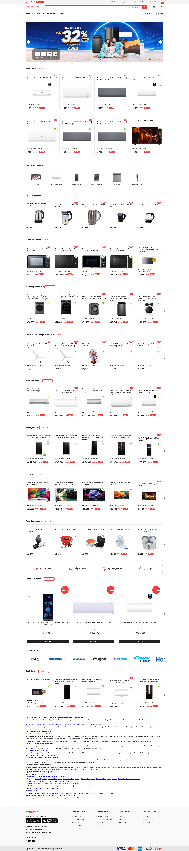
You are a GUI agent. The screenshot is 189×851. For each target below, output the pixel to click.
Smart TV (39, 776)
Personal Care (77, 724)
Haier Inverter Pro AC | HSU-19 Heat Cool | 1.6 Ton (148, 391)
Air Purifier (50, 781)
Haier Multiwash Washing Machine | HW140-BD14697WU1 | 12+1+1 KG (149, 298)
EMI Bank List (76, 816)
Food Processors (91, 786)
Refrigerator (57, 724)
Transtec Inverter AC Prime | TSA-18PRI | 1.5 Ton (94, 622)
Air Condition (65, 724)
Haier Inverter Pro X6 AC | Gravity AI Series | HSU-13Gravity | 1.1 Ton (112, 123)
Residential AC (41, 781)
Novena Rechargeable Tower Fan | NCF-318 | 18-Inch (149, 345)
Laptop (29, 791)
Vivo (107, 793)
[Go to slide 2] (90, 59)
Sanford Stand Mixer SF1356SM (120, 529)
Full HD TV (62, 776)
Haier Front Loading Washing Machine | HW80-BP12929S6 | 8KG (94, 297)
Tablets (35, 791)
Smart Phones (40, 774)
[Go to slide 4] (95, 59)
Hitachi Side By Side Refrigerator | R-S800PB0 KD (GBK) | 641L (66, 436)
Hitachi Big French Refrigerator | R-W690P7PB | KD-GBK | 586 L (121, 436)
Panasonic (54, 793)
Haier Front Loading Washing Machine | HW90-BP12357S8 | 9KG (66, 296)
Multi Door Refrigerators (88, 779)
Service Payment (147, 822)
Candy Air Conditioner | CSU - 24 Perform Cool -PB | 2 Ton (66, 391)
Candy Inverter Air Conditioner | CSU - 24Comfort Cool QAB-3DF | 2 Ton (121, 392)
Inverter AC (58, 781)
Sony (111, 793)
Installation (99, 822)
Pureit (86, 793)
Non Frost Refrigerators (55, 779)
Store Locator (76, 825)
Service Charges (147, 816)
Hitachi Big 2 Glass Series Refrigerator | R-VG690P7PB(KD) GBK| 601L (93, 437)
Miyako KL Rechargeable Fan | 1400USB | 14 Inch (92, 345)
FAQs (120, 816)
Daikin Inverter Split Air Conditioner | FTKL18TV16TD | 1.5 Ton (93, 391)
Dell (98, 793)
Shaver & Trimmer (55, 788)
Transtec (73, 793)
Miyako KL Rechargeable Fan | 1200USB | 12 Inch (120, 345)
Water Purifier (75, 783)
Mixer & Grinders (68, 786)
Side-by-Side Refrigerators (71, 779)
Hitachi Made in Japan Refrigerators (129, 779)
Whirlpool (62, 793)
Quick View (42, 113)
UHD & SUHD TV (48, 776)
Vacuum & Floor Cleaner (62, 783)
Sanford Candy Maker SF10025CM (66, 529)
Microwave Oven (44, 786)
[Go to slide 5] (97, 59)
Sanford (80, 793)
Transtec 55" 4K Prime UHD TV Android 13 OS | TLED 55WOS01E (38, 483)
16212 (44, 829)
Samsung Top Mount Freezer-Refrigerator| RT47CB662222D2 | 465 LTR (149, 439)
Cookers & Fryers (79, 786)
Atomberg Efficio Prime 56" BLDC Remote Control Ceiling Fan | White (38, 346)
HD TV (56, 776)
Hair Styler (38, 788)
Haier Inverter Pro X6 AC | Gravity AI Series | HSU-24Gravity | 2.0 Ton (77, 123)
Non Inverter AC (67, 781)
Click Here (39, 2)
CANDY (68, 793)
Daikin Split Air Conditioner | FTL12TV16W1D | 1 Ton (37, 390)
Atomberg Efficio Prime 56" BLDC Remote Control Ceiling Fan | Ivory (66, 346)
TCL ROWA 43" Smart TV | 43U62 (143, 120)
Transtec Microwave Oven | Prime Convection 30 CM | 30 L (94, 250)
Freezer (114, 779)
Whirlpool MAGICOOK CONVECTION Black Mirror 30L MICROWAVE (148, 249)
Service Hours (100, 825)
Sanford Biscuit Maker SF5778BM (93, 529)
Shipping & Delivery (102, 816)
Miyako (102, 793)
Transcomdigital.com (32, 720)
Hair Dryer (46, 788)
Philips (43, 793)
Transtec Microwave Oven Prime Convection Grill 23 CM (121, 250)
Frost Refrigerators (41, 779)
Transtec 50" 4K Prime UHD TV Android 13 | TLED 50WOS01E (65, 483)
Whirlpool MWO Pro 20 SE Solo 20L (38, 679)
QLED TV (32, 776)
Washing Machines (43, 783)
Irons (52, 783)
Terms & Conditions (78, 819)
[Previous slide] (28, 42)
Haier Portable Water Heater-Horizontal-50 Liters (120, 681)
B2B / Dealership (115, 2)
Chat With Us (123, 819)
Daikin (91, 793)
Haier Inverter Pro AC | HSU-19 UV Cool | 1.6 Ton (139, 622)
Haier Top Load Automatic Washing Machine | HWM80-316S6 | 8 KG (119, 298)
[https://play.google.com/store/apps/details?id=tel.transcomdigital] (34, 820)
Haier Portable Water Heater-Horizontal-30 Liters (92, 680)
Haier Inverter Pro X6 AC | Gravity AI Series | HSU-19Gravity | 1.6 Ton (112, 79)
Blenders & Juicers (55, 786)
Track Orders (123, 822)
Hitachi (48, 793)
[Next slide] (160, 42)
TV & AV (51, 724)
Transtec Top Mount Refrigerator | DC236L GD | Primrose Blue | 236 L (48, 623)
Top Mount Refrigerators (103, 779)
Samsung (36, 793)
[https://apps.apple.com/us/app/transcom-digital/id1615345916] (50, 820)
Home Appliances (43, 724)
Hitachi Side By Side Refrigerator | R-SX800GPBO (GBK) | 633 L (38, 436)
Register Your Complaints (104, 819)
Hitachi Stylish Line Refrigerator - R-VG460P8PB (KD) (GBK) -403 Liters (66, 681)
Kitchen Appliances (31, 724)
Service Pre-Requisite (149, 819)
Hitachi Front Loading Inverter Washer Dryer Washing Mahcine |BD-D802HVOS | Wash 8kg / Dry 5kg (38, 298)
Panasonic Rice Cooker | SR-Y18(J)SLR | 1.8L (147, 530)
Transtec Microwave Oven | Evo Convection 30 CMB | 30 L (65, 250)
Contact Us (75, 822)
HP (94, 793)
